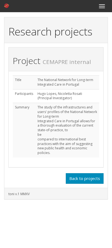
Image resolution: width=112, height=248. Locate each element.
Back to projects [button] (84, 178)
